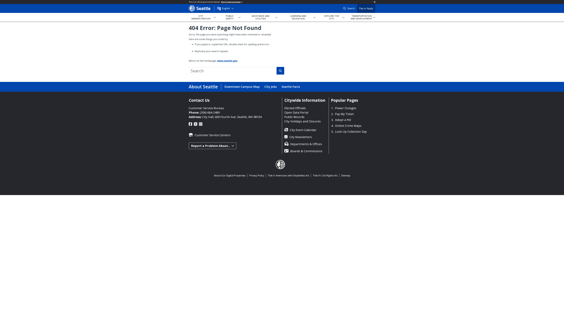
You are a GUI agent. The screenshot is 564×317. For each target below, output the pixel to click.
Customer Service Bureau (206, 108)
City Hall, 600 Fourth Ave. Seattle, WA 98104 (232, 117)
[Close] (375, 2)
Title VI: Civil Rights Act (325, 175)
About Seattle (203, 87)
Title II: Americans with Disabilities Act (288, 175)
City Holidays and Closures (302, 121)
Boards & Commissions (306, 151)
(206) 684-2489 (210, 112)
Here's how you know (231, 2)
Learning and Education (298, 17)
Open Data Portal (296, 112)
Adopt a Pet (343, 120)
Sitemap (345, 175)
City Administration (200, 17)
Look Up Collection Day (351, 132)
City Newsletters (300, 137)
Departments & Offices (306, 144)
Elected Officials (295, 108)
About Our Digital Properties (230, 175)
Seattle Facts (291, 87)
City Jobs (270, 87)
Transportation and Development (361, 17)
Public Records (294, 117)
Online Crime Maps (348, 126)
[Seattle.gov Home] (201, 8)
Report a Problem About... (210, 146)
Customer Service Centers (212, 135)
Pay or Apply (366, 8)
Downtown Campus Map (242, 87)
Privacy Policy (256, 175)
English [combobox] (226, 8)
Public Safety (230, 17)
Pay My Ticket (344, 114)
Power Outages (345, 108)
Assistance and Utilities (261, 17)
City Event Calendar (303, 130)
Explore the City (331, 17)
